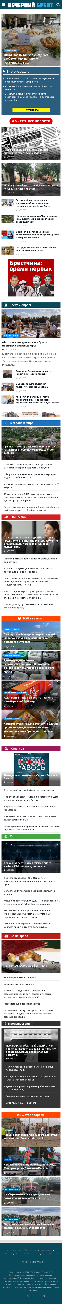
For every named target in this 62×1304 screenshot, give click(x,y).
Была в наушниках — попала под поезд (28, 1096)
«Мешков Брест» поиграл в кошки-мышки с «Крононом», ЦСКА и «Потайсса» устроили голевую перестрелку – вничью (27, 913)
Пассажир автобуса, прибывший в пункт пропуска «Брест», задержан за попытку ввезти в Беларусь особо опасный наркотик (31, 1050)
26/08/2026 (29, 63)
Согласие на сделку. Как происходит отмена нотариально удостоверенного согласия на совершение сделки (28, 1013)
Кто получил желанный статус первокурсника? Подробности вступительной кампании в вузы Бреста (37, 400)
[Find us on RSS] (44, 1296)
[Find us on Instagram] (36, 1296)
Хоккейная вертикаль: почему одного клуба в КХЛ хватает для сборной (27, 865)
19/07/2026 (9, 1173)
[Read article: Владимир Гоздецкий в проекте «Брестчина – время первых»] (8, 374)
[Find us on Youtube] (40, 1296)
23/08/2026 (9, 782)
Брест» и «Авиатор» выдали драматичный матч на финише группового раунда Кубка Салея (33, 203)
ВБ (3, 349)
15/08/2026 (9, 676)
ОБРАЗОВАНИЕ (10, 50)
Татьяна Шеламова (13, 63)
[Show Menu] (3, 4)
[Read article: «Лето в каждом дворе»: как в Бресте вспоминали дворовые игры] (31, 323)
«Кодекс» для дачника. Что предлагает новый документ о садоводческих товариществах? (37, 219)
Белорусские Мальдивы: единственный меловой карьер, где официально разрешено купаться (30, 638)
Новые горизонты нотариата (20, 977)
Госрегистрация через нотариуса (22, 1003)
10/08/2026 (9, 647)
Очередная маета (12, 719)
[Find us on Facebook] (16, 1296)
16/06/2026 (9, 969)
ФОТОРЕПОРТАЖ (11, 1189)
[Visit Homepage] (30, 4)
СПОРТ (18, 1254)
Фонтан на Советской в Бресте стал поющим (29, 790)
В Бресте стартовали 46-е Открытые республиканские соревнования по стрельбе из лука (30, 881)
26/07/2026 (9, 1143)
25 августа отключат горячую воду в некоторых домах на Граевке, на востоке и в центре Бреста (29, 96)
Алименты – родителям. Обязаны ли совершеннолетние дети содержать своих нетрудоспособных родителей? (27, 993)
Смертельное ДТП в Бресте (21, 1102)
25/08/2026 (9, 192)
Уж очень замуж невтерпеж (19, 984)
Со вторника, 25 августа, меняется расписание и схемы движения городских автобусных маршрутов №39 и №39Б (31, 581)
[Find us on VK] (20, 1296)
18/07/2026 (9, 1203)
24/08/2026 (21, 225)
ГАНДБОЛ (8, 1130)
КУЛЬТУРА (7, 1254)
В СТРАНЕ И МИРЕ (15, 1250)
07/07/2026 (9, 1233)
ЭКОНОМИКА (46, 1250)
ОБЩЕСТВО (31, 1250)
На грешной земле (12, 655)
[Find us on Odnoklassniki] (24, 1296)
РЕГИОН (8, 1160)
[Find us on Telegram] (32, 1296)
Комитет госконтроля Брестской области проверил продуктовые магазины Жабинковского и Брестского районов (31, 727)
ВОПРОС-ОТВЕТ (31, 1254)
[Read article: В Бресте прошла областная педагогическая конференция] (8, 387)
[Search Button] (58, 4)
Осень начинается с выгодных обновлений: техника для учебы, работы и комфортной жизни (38, 235)
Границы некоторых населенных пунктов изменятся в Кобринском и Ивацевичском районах (30, 449)
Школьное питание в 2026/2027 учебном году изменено (26, 56)
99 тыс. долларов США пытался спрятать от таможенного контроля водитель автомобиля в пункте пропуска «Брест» (31, 497)
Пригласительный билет (15, 693)
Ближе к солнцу (12, 629)
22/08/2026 (21, 406)
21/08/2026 (12, 1059)
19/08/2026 (9, 736)
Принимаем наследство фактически (26, 965)
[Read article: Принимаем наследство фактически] (31, 961)
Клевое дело (11, 335)
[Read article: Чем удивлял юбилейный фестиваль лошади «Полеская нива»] (8, 250)
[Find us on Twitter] (28, 1296)
